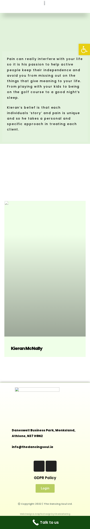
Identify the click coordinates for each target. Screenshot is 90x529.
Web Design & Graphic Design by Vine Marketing (45, 514)
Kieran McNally (26, 348)
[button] (45, 9)
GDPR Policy (45, 477)
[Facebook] (39, 466)
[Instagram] (51, 466)
